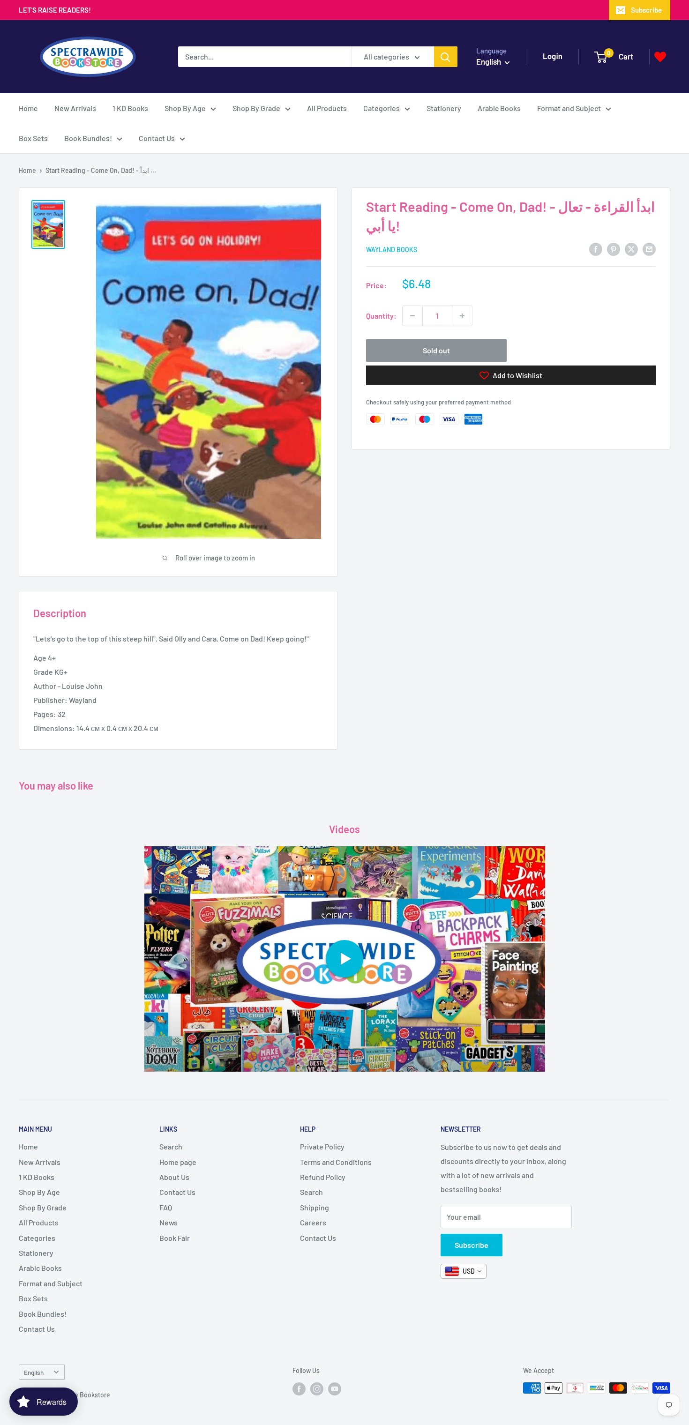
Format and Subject (569, 108)
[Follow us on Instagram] (316, 1388)
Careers (313, 1222)
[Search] (445, 56)
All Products (327, 108)
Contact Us (157, 138)
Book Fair (174, 1237)
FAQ (165, 1207)
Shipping (314, 1207)
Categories (381, 108)
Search (170, 1146)
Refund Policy (322, 1176)
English (34, 1372)
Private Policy (322, 1146)
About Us (174, 1176)
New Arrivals (75, 108)
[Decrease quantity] (412, 316)
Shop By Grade (256, 108)
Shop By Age (185, 108)
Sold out (436, 350)
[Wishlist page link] (660, 57)
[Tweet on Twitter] (631, 248)
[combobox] (464, 1271)
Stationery (444, 108)
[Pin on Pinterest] (613, 248)
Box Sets (33, 138)
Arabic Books (499, 108)
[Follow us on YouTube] (334, 1388)
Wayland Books (391, 250)
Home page (177, 1161)
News (168, 1222)
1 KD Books (130, 108)
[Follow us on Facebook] (299, 1388)
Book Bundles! (88, 138)
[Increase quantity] (462, 316)
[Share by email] (649, 248)
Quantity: (381, 315)
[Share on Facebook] (595, 248)
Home (28, 108)
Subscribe (646, 10)
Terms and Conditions (336, 1161)
